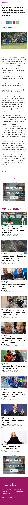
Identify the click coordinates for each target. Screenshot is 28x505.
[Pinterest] (14, 22)
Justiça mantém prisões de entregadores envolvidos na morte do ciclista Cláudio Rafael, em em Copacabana (13, 339)
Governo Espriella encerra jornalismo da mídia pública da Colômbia (12, 420)
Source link (4, 171)
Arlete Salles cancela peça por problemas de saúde (13, 447)
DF (2, 5)
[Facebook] (7, 22)
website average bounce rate (8, 178)
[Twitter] (10, 22)
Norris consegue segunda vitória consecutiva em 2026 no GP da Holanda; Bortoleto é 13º (13, 366)
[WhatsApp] (17, 22)
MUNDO (3, 417)
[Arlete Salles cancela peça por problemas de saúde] (14, 437)
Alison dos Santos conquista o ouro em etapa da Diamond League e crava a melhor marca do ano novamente (13, 393)
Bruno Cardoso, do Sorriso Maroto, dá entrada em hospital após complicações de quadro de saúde (13, 285)
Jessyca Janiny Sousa (8, 20)
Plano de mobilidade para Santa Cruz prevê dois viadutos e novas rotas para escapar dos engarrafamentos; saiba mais (13, 257)
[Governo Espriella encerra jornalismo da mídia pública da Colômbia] (14, 410)
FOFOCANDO (4, 225)
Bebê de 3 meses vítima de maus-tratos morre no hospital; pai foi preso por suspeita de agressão (14, 312)
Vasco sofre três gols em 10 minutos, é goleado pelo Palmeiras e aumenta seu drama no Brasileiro (13, 229)
